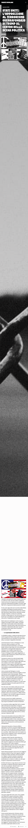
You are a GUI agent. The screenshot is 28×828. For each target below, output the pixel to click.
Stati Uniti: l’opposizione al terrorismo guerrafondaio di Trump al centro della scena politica (14, 20)
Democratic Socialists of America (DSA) (12, 716)
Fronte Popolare (7, 2)
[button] (13, 589)
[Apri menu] (26, 2)
